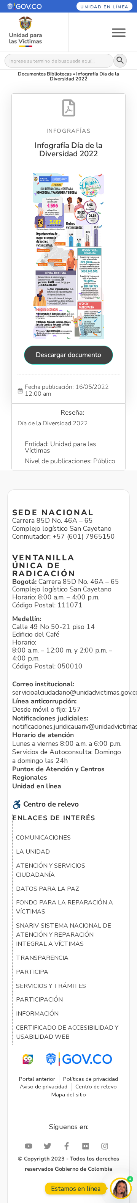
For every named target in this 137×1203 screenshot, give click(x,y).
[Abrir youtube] (30, 1146)
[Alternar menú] (119, 32)
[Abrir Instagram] (106, 1146)
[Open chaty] (121, 1188)
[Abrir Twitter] (49, 1146)
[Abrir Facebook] (68, 1146)
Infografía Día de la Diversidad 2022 (68, 149)
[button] (30, 6)
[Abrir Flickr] (87, 1146)
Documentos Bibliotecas (45, 74)
